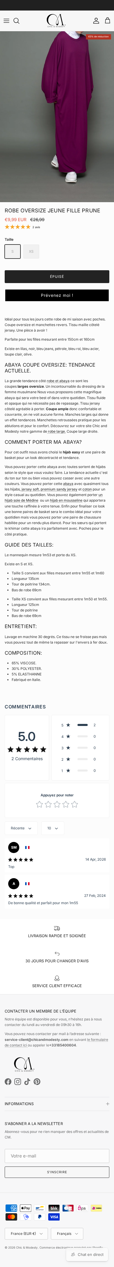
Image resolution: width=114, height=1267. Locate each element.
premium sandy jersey (59, 489)
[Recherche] (19, 20)
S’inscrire (57, 1172)
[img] (27, 749)
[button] (57, 295)
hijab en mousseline (66, 500)
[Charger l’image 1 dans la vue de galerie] (57, 116)
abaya (68, 483)
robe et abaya (58, 381)
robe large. (57, 431)
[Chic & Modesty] (57, 20)
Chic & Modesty (27, 1247)
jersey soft (30, 489)
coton (87, 489)
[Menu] (6, 20)
